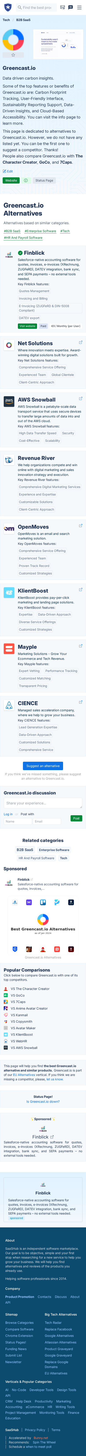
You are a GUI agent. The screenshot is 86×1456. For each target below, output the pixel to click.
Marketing (63, 1401)
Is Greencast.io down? (43, 1101)
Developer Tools (42, 1390)
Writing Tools (65, 1407)
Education (12, 1418)
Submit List (13, 1355)
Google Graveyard (58, 1355)
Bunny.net (41, 1438)
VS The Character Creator (29, 989)
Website (11, 180)
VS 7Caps (18, 1002)
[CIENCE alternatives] (9, 705)
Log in (8, 814)
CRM (9, 1401)
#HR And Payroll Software (23, 237)
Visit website (27, 326)
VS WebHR (18, 1041)
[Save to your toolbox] (13, 54)
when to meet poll (38, 1446)
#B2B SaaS (12, 231)
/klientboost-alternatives (22, 586)
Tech (63, 858)
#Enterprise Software (40, 231)
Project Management (20, 1412)
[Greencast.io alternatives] (13, 39)
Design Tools (66, 1390)
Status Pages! (15, 1342)
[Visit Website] (80, 342)
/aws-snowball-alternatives (24, 395)
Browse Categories (19, 1322)
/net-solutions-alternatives (23, 339)
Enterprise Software (54, 850)
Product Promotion (19, 1297)
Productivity (44, 1401)
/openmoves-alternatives (22, 522)
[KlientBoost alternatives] (9, 592)
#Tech (65, 231)
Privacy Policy (35, 1430)
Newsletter (13, 1362)
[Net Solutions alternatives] (9, 345)
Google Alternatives (59, 1335)
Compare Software (19, 1329)
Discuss (61, 1297)
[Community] (71, 7)
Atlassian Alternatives (61, 1342)
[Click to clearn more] (43, 1200)
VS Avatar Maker (23, 1028)
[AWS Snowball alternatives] (9, 401)
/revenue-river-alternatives (23, 453)
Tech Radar (53, 1322)
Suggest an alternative (43, 766)
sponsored (16, 1218)
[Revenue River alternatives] (9, 460)
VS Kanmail (19, 1015)
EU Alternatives (24, 1075)
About (75, 1297)
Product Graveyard (59, 1349)
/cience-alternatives (18, 698)
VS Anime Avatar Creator (29, 1008)
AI (6, 1390)
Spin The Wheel (44, 1442)
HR (50, 1407)
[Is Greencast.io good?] (26, 180)
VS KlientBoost (21, 1034)
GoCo (44, 162)
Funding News (16, 1349)
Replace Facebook (58, 1329)
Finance (73, 1412)
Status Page (44, 180)
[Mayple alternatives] (9, 648)
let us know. (55, 1079)
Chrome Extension (19, 1335)
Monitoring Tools (51, 1412)
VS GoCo (17, 995)
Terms (55, 1430)
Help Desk (23, 1401)
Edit (9, 171)
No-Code (19, 1390)
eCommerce (35, 1407)
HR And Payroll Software (36, 858)
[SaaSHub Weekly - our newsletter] (63, 7)
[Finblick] (9, 254)
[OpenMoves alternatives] (9, 528)
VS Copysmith (21, 1021)
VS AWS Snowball (23, 1048)
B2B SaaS (25, 850)
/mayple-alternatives (19, 642)
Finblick (41, 1137)
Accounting (13, 1407)
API (7, 1302)
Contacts (44, 1297)
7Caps (66, 162)
